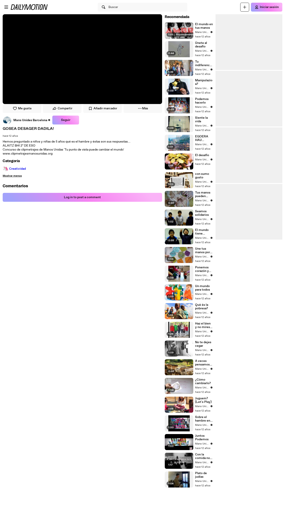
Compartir (65, 108)
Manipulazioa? (203, 82)
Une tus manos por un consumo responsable (204, 250)
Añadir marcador (105, 108)
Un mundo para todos (202, 288)
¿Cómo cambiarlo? (203, 381)
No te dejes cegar (203, 344)
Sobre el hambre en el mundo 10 (203, 418)
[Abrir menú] (6, 7)
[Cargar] (244, 7)
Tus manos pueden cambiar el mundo (202, 194)
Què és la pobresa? (201, 306)
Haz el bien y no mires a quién (203, 325)
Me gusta (24, 108)
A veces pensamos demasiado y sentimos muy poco (203, 362)
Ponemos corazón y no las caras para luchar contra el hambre (203, 269)
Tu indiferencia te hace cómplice (203, 63)
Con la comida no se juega (202, 456)
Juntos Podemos (202, 437)
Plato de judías (201, 475)
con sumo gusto (202, 175)
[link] (27, 120)
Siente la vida (201, 119)
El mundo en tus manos (204, 26)
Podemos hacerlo (202, 100)
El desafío (202, 155)
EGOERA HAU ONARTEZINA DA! (203, 138)
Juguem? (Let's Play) (203, 400)
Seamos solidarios (202, 213)
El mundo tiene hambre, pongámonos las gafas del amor (203, 231)
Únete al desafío (201, 44)
